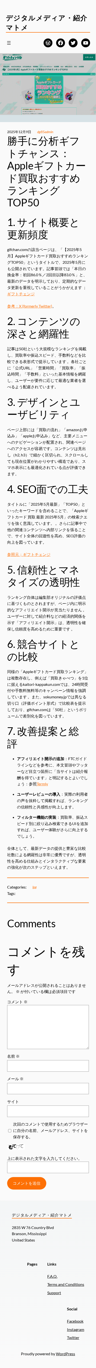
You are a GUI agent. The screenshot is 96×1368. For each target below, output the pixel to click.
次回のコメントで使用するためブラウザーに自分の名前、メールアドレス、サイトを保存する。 (50, 1130)
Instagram (75, 1329)
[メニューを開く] (9, 43)
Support (54, 1292)
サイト (13, 1101)
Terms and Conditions (65, 1284)
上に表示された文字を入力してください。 (44, 1158)
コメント (17, 1001)
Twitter (73, 1337)
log (34, 887)
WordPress (65, 1353)
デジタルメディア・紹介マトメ (42, 1215)
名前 (13, 1056)
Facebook (75, 1321)
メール (15, 1078)
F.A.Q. (52, 1276)
